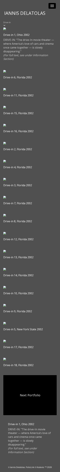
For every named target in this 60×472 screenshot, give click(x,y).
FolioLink (30, 467)
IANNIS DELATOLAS (24, 13)
